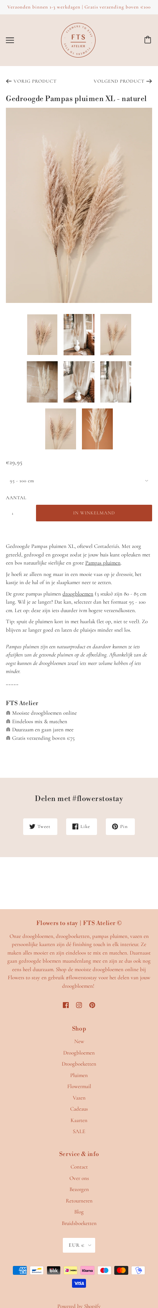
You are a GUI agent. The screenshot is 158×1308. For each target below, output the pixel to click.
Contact (79, 1166)
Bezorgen (79, 1189)
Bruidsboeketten (79, 1223)
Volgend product (119, 81)
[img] (65, 1004)
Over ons (79, 1178)
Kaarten (79, 1120)
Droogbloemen (79, 1052)
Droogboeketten (79, 1063)
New (79, 1041)
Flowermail (79, 1086)
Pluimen (79, 1075)
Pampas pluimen (103, 562)
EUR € (77, 1245)
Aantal (16, 498)
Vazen (79, 1097)
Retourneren (79, 1200)
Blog (79, 1211)
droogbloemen (77, 593)
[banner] (78, 39)
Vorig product (35, 81)
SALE (79, 1131)
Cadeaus (79, 1108)
